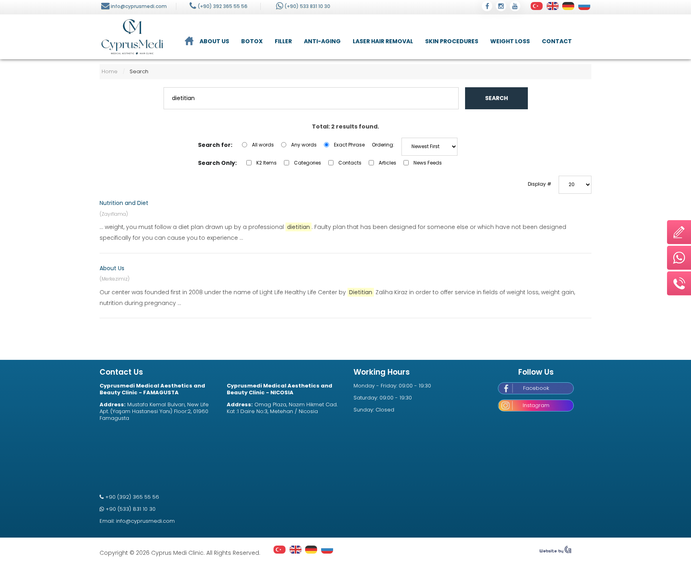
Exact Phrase (349, 144)
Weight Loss (510, 41)
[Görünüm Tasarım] (555, 552)
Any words (304, 144)
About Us (214, 41)
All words (263, 144)
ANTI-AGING (322, 41)
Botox (252, 41)
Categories (307, 162)
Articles (387, 162)
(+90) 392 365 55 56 (223, 6)
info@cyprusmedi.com (139, 6)
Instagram (536, 405)
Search (496, 98)
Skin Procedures (451, 41)
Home (110, 71)
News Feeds (427, 162)
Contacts (349, 162)
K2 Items (266, 162)
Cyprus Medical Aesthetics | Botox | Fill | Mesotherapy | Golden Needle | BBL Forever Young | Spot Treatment (132, 36)
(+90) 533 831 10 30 (307, 6)
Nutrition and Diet (124, 203)
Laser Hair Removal (383, 41)
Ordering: (383, 144)
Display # (539, 184)
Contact (557, 41)
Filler (283, 41)
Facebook (536, 388)
